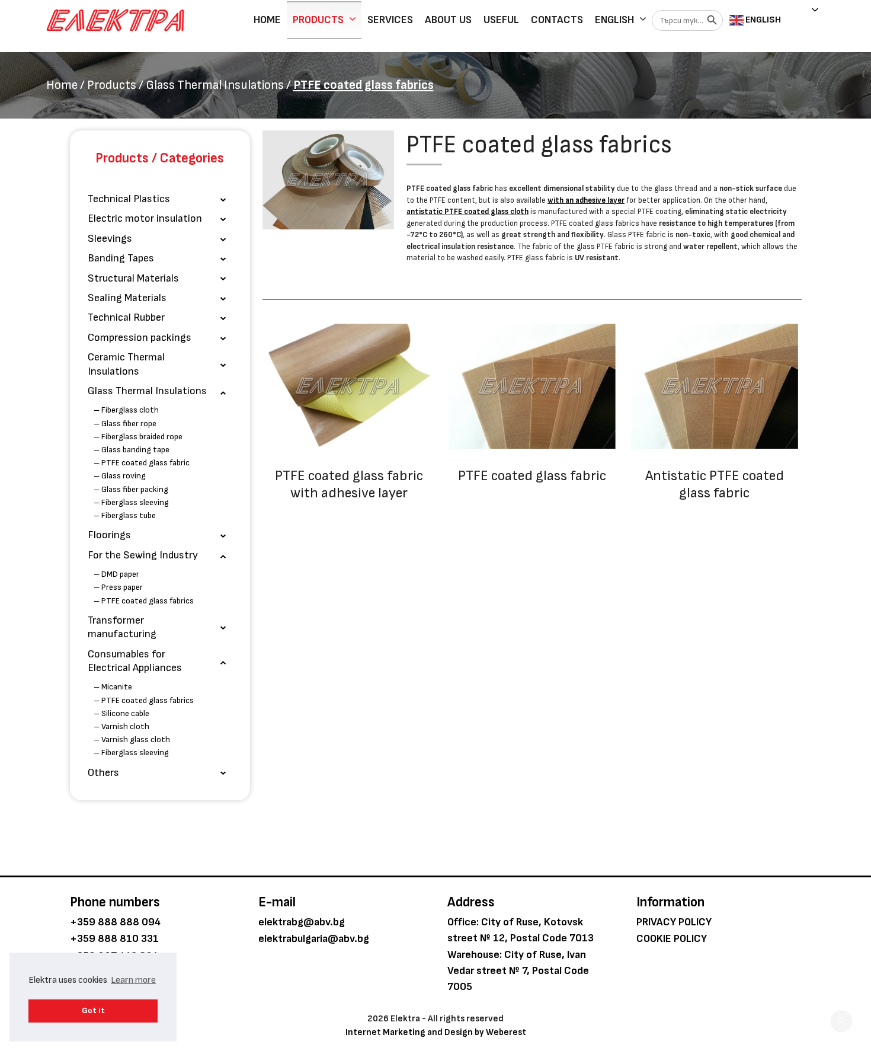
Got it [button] (93, 1010)
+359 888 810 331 (114, 938)
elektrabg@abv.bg (301, 922)
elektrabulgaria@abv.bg (313, 938)
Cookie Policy (671, 938)
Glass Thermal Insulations (215, 85)
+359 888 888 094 (115, 922)
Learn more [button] (133, 980)
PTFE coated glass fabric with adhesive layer (349, 484)
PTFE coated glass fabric (532, 475)
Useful (501, 20)
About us (448, 20)
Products (318, 20)
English (614, 20)
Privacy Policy (674, 922)
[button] (841, 1021)
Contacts (557, 20)
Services (390, 20)
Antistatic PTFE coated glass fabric (714, 484)
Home (267, 20)
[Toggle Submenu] (223, 199)
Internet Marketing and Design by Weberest (435, 1032)
